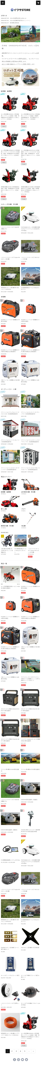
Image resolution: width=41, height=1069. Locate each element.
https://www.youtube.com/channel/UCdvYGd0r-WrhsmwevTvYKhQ (22, 1059)
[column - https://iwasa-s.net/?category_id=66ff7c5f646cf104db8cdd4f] (20, 77)
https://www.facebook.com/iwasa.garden (14, 1059)
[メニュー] (3, 3)
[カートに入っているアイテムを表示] (38, 3)
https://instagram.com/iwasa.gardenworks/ (18, 1059)
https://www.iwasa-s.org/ (26, 1059)
